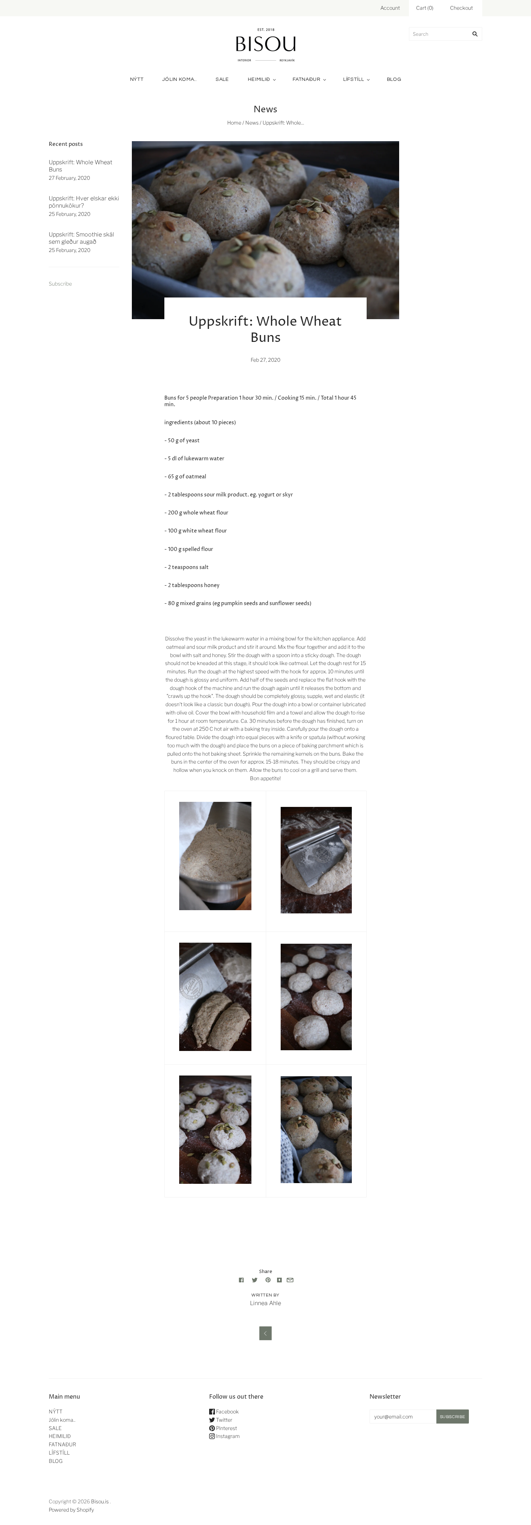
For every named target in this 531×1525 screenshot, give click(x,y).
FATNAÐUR (306, 79)
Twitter (223, 1420)
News (252, 123)
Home (234, 123)
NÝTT (137, 79)
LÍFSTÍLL (353, 79)
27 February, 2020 (69, 178)
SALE (222, 79)
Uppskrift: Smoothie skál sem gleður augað (81, 238)
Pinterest (226, 1428)
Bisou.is (100, 1501)
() (424, 8)
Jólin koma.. (179, 79)
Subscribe (60, 284)
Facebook (227, 1411)
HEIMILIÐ (259, 79)
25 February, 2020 (69, 214)
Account (390, 8)
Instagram (227, 1436)
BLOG (394, 79)
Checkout (461, 8)
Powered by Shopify (71, 1510)
